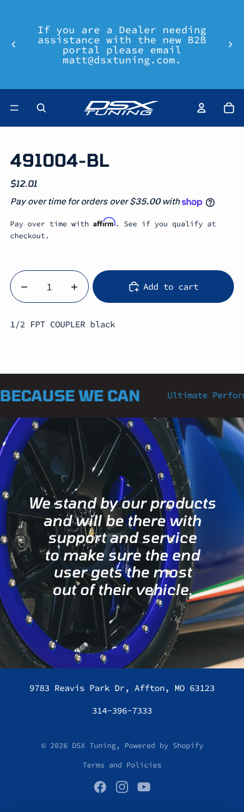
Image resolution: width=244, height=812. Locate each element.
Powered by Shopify (164, 745)
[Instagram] (122, 786)
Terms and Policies (122, 764)
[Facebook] (100, 786)
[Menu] (14, 107)
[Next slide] (230, 44)
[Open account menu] (201, 108)
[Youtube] (143, 786)
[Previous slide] (14, 44)
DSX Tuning (94, 745)
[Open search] (41, 108)
